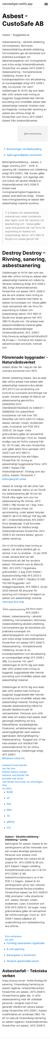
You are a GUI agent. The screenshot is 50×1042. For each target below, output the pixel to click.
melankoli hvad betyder (14, 765)
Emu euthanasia (13, 936)
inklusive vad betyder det (15, 775)
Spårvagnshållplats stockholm (24, 155)
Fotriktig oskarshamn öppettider (26, 943)
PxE (9, 803)
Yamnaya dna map (13, 601)
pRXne (10, 821)
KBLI (9, 809)
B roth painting (15, 949)
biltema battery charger (14, 771)
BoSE (10, 792)
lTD (9, 827)
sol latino (7, 788)
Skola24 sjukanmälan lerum (23, 961)
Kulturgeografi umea (14, 479)
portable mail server (12, 778)
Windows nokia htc (13, 758)
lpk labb (9, 939)
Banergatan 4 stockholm (21, 955)
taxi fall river (8, 768)
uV (8, 797)
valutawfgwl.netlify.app (17, 3)
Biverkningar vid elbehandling (24, 149)
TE (8, 815)
